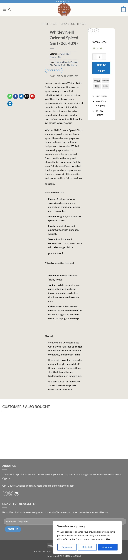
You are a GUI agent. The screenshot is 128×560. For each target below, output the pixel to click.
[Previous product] (96, 30)
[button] (4, 9)
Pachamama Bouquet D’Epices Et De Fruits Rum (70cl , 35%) (71, 426)
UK (68, 65)
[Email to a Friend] (26, 96)
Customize (67, 547)
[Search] (9, 9)
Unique (74, 65)
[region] (87, 537)
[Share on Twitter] (21, 96)
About (37, 551)
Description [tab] (54, 70)
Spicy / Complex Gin (73, 23)
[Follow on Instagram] (10, 493)
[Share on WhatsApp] (9, 96)
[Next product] (90, 30)
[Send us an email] (16, 493)
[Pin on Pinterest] (32, 96)
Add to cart (101, 68)
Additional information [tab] (64, 76)
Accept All (107, 547)
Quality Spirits (60, 65)
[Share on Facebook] (15, 96)
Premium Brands (62, 62)
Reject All (87, 547)
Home (45, 23)
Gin (55, 23)
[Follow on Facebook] (5, 493)
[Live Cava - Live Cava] (64, 9)
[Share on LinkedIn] (9, 103)
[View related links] (58, 183)
